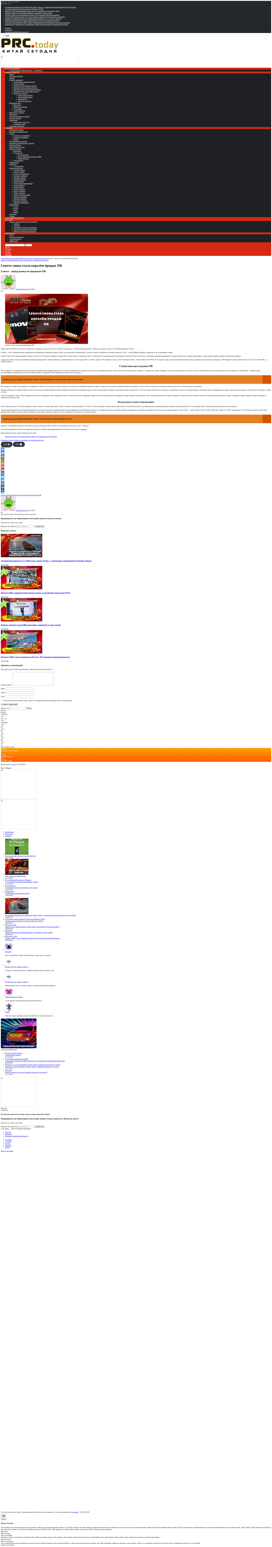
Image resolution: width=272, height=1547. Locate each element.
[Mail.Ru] (136, 484)
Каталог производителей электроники (23, 222)
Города (11, 134)
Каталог (9, 220)
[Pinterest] (136, 456)
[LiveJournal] (136, 487)
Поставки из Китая (14, 218)
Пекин (16, 139)
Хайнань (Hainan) (20, 180)
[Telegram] (136, 480)
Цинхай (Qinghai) (20, 199)
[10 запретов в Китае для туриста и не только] (10, 886)
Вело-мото (17, 105)
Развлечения (13, 205)
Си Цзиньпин (19, 166)
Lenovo (3, 360)
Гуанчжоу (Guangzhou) (22, 136)
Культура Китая (15, 145)
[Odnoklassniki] (136, 463)
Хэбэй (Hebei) (19, 182)
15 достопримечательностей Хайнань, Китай (21, 882)
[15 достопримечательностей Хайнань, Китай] (18, 880)
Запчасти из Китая (24, 101)
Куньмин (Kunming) (21, 137)
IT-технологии (23, 155)
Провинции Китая (16, 168)
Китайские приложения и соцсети (21, 143)
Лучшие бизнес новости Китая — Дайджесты (25, 70)
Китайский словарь (16, 130)
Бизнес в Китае (12, 72)
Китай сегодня (16, 495)
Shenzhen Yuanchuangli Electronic (25, 229)
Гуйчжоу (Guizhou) (20, 176)
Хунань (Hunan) (19, 189)
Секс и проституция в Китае (15, 876)
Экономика (13, 120)
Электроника (18, 160)
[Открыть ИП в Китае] (13, 1053)
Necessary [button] (4, 1531)
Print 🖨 (7, 444)
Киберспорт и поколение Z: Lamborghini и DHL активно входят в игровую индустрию (36, 24)
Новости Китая (12, 68)
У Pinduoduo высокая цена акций (17, 893)
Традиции (13, 214)
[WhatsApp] (136, 460)
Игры (16, 210)
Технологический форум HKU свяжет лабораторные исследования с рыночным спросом (37, 23)
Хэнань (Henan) (19, 185)
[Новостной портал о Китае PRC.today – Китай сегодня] (30, 55)
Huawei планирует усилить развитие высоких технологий (26, 1072)
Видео (16, 208)
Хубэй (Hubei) (19, 187)
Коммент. (8, 836)
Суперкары (18, 109)
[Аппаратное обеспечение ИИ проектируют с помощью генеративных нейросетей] (16, 1059)
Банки (11, 74)
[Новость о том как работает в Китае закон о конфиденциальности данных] (32, 1065)
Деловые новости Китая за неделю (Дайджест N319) (24, 9)
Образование (14, 162)
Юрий (7, 1012)
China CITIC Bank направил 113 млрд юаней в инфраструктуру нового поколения (35, 17)
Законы (12, 78)
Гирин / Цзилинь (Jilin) (22, 195)
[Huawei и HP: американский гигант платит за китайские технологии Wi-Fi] (21, 589)
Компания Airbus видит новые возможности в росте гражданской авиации (32, 21)
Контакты (8, 30)
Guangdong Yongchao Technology (25, 227)
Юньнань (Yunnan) (20, 201)
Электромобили (19, 111)
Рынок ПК (37, 495)
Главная (8, 28)
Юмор (16, 212)
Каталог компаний (16, 80)
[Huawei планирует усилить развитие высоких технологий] (8, 1070)
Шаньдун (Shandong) (21, 203)
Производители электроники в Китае (27, 90)
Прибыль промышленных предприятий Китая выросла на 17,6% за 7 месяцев (33, 19)
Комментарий (6, 685)
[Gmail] (136, 466)
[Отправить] (136, 490)
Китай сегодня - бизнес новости (16, 967)
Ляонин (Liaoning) (20, 197)
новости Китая (28, 495)
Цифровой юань (19, 124)
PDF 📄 (19, 444)
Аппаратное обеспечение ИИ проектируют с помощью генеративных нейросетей (35, 1061)
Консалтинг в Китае (16, 113)
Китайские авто (15, 103)
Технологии (18, 153)
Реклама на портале (16, 237)
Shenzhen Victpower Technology (25, 231)
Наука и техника (15, 149)
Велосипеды (22, 99)
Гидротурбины (19, 84)
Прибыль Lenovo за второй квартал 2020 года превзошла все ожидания (31, 437)
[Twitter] (136, 453)
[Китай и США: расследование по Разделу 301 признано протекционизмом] (21, 653)
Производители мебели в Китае (25, 86)
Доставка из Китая (16, 76)
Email (3, 692)
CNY (14, 764)
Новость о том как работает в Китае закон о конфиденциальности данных (32, 1067)
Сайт (2, 696)
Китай (8, 495)
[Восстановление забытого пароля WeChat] (16, 854)
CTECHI (17, 226)
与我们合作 (13, 241)
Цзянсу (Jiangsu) (19, 191)
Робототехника (23, 159)
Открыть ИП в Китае (13, 1055)
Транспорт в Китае (20, 93)
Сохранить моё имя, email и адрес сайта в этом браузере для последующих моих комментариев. (38, 700)
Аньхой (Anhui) (19, 170)
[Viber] (136, 473)
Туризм (12, 216)
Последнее (9, 834)
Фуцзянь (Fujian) (20, 178)
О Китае (9, 128)
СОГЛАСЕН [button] (84, 1512)
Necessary (6, 1533)
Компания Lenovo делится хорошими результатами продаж (22, 440)
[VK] (136, 470)
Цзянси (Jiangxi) (19, 193)
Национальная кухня (17, 147)
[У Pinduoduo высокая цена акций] (9, 891)
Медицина (17, 151)
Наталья (8, 952)
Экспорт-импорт (15, 118)
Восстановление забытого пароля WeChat (20, 856)
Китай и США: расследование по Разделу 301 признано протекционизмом (32, 15)
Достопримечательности (18, 141)
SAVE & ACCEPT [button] (7, 1545)
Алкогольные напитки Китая (24, 82)
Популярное (9, 832)
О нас (11, 235)
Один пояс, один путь (22, 122)
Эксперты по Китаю (16, 126)
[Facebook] (136, 449)
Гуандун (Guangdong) (21, 174)
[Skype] (136, 477)
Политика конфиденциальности (16, 32)
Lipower (16, 224)
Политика (13, 164)
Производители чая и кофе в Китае (26, 91)
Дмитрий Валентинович (14, 997)
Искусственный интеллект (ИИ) (29, 157)
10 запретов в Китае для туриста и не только (21, 888)
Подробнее (75, 1512)
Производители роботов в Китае (25, 88)
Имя (3, 689)
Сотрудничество (15, 239)
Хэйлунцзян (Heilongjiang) (23, 183)
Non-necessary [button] (6, 1539)
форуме (84, 429)
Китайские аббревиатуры (18, 132)
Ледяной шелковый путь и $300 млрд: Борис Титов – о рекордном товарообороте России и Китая (40, 7)
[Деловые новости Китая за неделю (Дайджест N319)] (25, 919)
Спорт (16, 206)
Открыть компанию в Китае (19, 116)
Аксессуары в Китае (25, 95)
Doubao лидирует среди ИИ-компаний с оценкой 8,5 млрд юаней (28, 13)
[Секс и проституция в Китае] (16, 874)
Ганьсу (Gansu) (19, 172)
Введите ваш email (8, 526)
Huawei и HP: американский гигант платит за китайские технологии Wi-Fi (32, 11)
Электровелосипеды (25, 97)
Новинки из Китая (20, 107)
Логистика (13, 114)
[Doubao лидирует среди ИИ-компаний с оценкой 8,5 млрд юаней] (21, 621)
